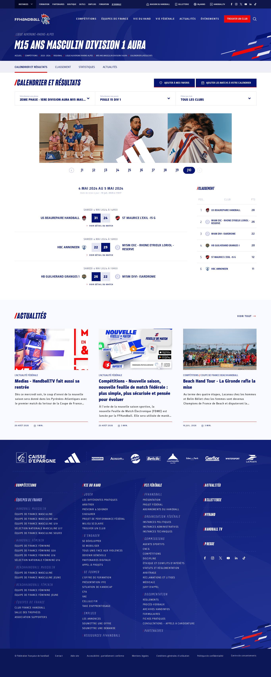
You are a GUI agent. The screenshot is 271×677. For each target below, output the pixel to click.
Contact (59, 656)
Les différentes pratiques (99, 499)
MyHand (210, 515)
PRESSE (209, 544)
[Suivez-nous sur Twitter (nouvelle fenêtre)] (241, 4)
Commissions (155, 538)
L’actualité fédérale (26, 375)
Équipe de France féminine (32, 545)
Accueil (18, 55)
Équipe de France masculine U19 (36, 523)
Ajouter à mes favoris (176, 82)
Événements (210, 18)
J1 (82, 170)
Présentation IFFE (94, 582)
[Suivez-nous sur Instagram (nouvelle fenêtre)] (236, 4)
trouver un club (237, 18)
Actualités (188, 18)
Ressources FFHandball (102, 635)
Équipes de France (114, 18)
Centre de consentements (243, 656)
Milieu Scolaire (93, 523)
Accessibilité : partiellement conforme (105, 656)
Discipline (149, 558)
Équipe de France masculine (34, 514)
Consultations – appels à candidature (169, 623)
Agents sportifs (153, 544)
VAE (84, 596)
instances (23, 4)
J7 (153, 170)
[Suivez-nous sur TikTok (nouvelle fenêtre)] (255, 4)
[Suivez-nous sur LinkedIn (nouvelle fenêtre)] (250, 4)
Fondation (104, 4)
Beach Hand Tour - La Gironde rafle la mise (219, 384)
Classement (63, 67)
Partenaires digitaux (96, 560)
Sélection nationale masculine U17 (39, 528)
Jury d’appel (151, 587)
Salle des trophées (28, 612)
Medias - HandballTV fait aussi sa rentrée (47, 384)
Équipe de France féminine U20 (35, 550)
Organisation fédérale (163, 516)
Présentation (151, 499)
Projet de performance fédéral (103, 519)
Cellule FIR (90, 601)
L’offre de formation (96, 577)
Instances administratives (161, 526)
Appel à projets (92, 564)
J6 (141, 170)
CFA (84, 591)
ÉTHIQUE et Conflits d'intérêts (164, 563)
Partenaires (58, 4)
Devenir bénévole (94, 555)
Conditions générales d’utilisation (173, 656)
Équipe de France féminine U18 (35, 555)
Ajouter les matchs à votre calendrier (228, 82)
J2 (93, 170)
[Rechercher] (255, 19)
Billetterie (213, 500)
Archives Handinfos (156, 609)
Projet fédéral (153, 504)
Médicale (149, 582)
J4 (117, 170)
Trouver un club (94, 528)
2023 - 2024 (45, 55)
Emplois (92, 4)
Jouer (88, 494)
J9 (177, 170)
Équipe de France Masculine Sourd (38, 533)
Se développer (91, 541)
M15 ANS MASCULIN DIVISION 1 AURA (111, 55)
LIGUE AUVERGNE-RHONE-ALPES (79, 55)
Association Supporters (31, 617)
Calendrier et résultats (31, 67)
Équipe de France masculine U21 (36, 519)
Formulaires (151, 614)
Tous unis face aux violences (102, 550)
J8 (165, 170)
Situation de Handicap (97, 587)
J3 (105, 170)
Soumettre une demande (98, 628)
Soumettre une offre (96, 623)
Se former (92, 572)
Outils (82, 4)
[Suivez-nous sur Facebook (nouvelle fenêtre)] (231, 4)
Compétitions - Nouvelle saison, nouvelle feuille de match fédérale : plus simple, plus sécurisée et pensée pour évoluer (134, 390)
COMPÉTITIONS (152, 553)
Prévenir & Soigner (95, 509)
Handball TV (213, 529)
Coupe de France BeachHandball (219, 375)
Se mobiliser (90, 545)
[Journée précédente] (71, 170)
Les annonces (91, 618)
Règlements (151, 599)
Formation (44, 4)
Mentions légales (140, 656)
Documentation (156, 594)
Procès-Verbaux (154, 604)
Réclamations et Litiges (159, 577)
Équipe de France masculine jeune (38, 577)
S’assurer (88, 514)
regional (58, 55)
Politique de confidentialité (210, 656)
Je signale (116, 4)
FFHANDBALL (153, 494)
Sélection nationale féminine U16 (37, 560)
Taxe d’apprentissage (96, 606)
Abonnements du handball (161, 509)
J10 (189, 170)
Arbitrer (88, 504)
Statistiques (87, 67)
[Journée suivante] (199, 170)
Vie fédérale (165, 18)
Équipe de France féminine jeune (37, 595)
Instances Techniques (157, 531)
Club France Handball (30, 607)
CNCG (146, 549)
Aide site (75, 656)
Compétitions (86, 18)
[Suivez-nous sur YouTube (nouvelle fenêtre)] (246, 4)
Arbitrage (149, 572)
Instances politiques (157, 522)
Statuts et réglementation (161, 568)
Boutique (71, 4)
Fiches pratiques (154, 618)
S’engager (92, 535)
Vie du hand (142, 18)
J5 (129, 170)
